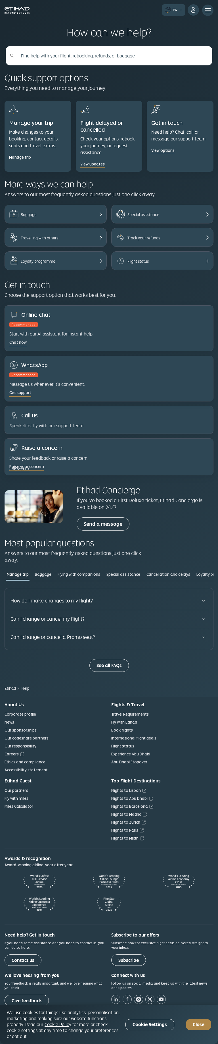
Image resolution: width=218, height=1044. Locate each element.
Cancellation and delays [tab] (168, 574)
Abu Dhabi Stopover (129, 762)
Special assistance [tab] (123, 574)
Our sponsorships (21, 730)
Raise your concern (26, 466)
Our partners (16, 790)
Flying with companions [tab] (79, 574)
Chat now (18, 342)
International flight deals (133, 738)
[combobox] (112, 55)
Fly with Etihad (124, 722)
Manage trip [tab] (18, 574)
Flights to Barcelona (129, 806)
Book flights (122, 730)
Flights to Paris (124, 830)
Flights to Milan (125, 838)
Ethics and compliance (25, 762)
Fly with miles (16, 798)
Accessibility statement (26, 769)
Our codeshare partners (27, 738)
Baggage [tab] (43, 574)
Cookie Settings (150, 1025)
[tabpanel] (109, 630)
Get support (20, 392)
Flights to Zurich (125, 822)
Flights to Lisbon (126, 790)
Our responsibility (20, 746)
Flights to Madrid (126, 814)
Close (198, 1025)
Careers (12, 754)
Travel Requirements (130, 714)
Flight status (122, 746)
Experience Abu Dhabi (130, 754)
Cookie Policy (58, 1024)
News (9, 722)
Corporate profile (20, 714)
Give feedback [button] (27, 1001)
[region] (109, 1024)
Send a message (106, 523)
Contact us (23, 960)
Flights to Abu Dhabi (129, 798)
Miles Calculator (19, 806)
